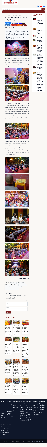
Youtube (23, 441)
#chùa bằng (15, 284)
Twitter (28, 441)
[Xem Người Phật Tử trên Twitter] (44, 6)
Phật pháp (22, 401)
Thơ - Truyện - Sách (36, 404)
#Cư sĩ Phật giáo (8, 288)
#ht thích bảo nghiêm (9, 286)
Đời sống (22, 409)
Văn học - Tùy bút (29, 410)
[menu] (5, 11)
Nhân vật (22, 407)
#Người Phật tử (15, 288)
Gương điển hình (41, 410)
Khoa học (22, 411)
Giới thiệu (11, 441)
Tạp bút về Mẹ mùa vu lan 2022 (40, 41)
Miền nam (9, 430)
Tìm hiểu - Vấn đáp (9, 414)
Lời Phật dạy (3, 434)
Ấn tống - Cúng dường (42, 404)
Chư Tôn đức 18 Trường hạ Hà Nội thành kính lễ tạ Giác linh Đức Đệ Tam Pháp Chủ (16, 330)
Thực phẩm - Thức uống (3, 429)
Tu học (9, 401)
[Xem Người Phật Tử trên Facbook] (38, 6)
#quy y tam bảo (13, 282)
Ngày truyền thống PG (22, 404)
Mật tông (9, 407)
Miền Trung (3, 406)
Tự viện (9, 424)
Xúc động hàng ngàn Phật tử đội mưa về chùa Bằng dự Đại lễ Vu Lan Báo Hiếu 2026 (8, 330)
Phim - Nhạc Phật (35, 408)
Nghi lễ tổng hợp (16, 408)
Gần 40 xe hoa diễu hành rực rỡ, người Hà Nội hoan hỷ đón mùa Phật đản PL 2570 (16, 347)
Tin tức (2, 401)
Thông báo (2, 417)
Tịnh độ (8, 406)
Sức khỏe (2, 426)
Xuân (27, 404)
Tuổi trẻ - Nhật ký (10, 417)
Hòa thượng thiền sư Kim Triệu (40, 68)
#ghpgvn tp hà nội (23, 284)
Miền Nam (2, 407)
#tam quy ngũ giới (18, 286)
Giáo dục (22, 413)
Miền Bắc (11, 13)
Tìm (43, 9)
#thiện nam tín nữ (8, 284)
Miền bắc (9, 426)
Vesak (1, 415)
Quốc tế (2, 413)
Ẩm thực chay (3, 432)
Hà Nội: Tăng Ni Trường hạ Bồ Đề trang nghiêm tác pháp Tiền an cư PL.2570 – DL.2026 (8, 369)
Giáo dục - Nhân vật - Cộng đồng (28, 414)
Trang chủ (7, 13)
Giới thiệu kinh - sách (16, 404)
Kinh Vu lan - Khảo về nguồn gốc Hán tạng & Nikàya (40, 48)
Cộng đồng (42, 401)
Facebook (17, 441)
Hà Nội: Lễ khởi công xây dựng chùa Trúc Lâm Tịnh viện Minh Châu (7, 388)
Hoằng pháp (16, 401)
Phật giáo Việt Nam (36, 415)
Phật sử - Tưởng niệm (22, 419)
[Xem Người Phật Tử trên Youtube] (41, 6)
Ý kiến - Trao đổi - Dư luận (29, 406)
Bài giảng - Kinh (35, 411)
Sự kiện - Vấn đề (23, 416)
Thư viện (35, 401)
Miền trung (9, 428)
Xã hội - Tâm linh (3, 410)
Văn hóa (28, 401)
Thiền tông (9, 404)
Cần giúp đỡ (41, 407)
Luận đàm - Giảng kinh (9, 410)
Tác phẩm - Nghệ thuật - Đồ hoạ (29, 419)
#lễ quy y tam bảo (21, 282)
